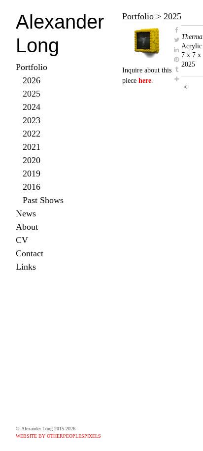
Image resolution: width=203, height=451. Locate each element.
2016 (31, 187)
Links (26, 267)
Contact (29, 253)
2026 (31, 80)
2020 (31, 160)
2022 (31, 134)
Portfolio (31, 67)
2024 (31, 107)
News (26, 213)
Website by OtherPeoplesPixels (58, 436)
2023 (31, 120)
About (27, 227)
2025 (31, 94)
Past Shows (43, 200)
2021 (31, 147)
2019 (31, 173)
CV (22, 240)
